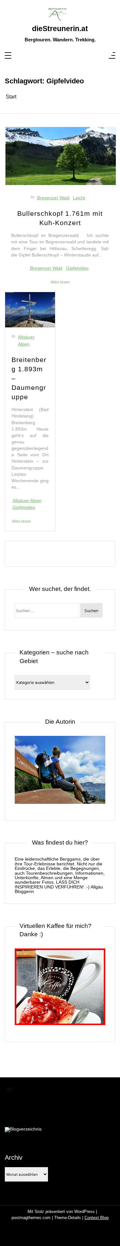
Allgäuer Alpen (26, 340)
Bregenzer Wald (53, 197)
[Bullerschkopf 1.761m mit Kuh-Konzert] (60, 156)
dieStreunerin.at (60, 29)
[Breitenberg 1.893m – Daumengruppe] (30, 309)
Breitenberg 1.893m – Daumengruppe (29, 378)
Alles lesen (60, 282)
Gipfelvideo (77, 268)
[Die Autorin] (60, 773)
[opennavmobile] (112, 56)
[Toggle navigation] (8, 56)
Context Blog (96, 1217)
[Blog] (23, 1129)
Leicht (79, 197)
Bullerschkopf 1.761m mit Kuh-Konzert (60, 218)
